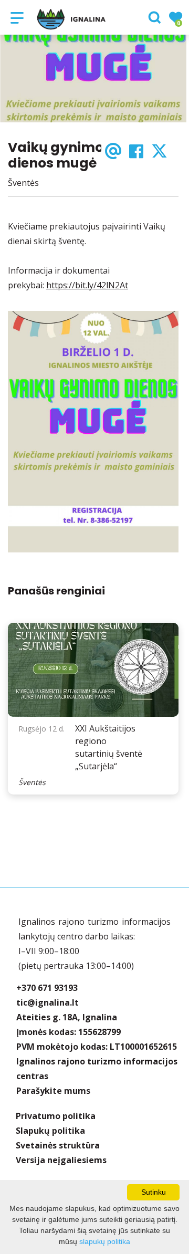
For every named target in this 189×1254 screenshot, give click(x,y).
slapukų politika (104, 1241)
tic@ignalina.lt (47, 1002)
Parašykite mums (53, 1090)
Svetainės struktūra (58, 1145)
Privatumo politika (56, 1116)
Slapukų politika (50, 1130)
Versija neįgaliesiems (61, 1160)
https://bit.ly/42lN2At (87, 285)
